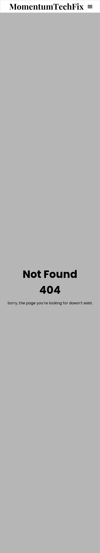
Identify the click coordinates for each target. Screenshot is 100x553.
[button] (90, 6)
